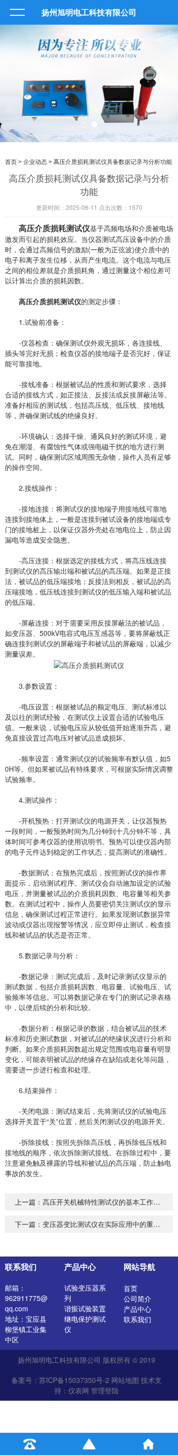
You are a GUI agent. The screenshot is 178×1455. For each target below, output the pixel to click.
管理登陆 (105, 1390)
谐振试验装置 (85, 1308)
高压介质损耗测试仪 (54, 228)
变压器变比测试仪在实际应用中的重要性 (105, 1224)
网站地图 (125, 1380)
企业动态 (35, 161)
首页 (11, 161)
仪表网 (78, 1390)
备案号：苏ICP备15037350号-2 (60, 1380)
